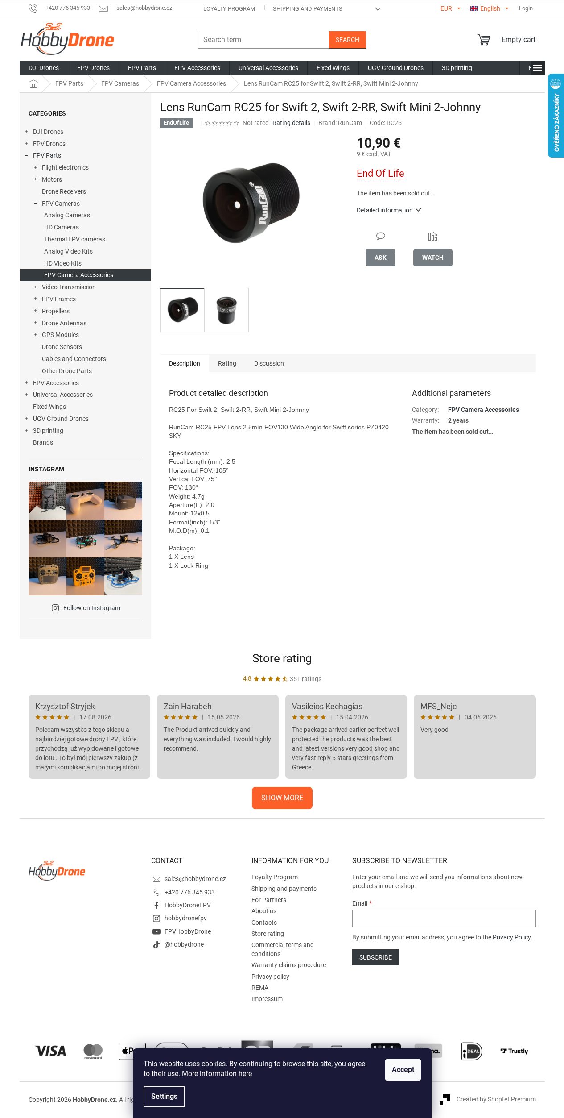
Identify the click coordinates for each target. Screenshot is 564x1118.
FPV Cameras (61, 203)
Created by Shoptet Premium (496, 1099)
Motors (52, 179)
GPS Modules (60, 334)
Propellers (56, 311)
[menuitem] (44, 68)
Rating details (291, 122)
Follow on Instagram (91, 607)
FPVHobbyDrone (188, 931)
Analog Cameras (67, 215)
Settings (164, 1096)
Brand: (340, 122)
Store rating (282, 658)
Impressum (267, 998)
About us (263, 910)
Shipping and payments (307, 8)
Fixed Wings (49, 406)
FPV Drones (49, 143)
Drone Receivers (64, 191)
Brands (43, 442)
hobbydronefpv (186, 918)
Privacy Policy (512, 937)
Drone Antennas (64, 323)
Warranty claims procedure (288, 964)
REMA (259, 987)
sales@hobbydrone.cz (195, 878)
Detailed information (385, 210)
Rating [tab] (227, 363)
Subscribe (375, 957)
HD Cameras (61, 227)
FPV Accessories (56, 383)
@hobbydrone (184, 944)
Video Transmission (69, 287)
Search (347, 39)
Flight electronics (65, 167)
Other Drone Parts (67, 370)
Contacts (264, 922)
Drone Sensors (62, 346)
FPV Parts (47, 155)
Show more (282, 798)
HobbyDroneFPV (188, 905)
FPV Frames (59, 299)
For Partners (268, 899)
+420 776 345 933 (190, 892)
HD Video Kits (63, 263)
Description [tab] (184, 363)
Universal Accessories (63, 394)
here (245, 1073)
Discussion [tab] (269, 363)
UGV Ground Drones (61, 418)
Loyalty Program (229, 8)
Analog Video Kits (68, 251)
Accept (403, 1069)
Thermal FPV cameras (74, 239)
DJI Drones (48, 131)
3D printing (48, 430)
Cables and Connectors (74, 358)
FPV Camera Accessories (78, 274)
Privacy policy (270, 976)
